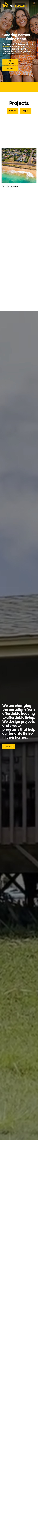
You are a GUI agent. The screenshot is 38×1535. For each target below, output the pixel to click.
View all (12, 111)
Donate (10, 68)
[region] (19, 175)
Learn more (8, 747)
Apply (25, 111)
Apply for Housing (10, 62)
